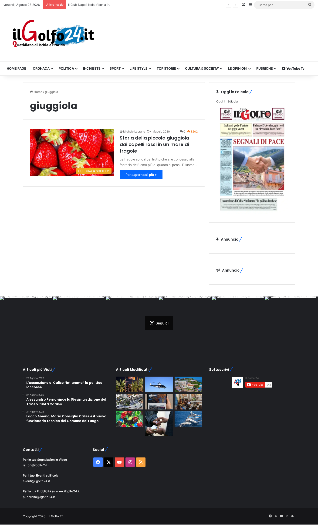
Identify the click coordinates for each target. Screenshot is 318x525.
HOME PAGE (16, 68)
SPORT (115, 68)
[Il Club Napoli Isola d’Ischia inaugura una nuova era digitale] (159, 401)
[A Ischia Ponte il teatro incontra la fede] (188, 401)
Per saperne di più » (141, 175)
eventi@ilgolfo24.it (36, 481)
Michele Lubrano (134, 131)
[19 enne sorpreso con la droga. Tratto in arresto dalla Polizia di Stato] (159, 423)
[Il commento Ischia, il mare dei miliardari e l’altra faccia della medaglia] (188, 419)
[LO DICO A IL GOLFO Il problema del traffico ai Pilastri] (129, 401)
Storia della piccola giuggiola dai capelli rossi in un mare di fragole (154, 144)
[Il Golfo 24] (52, 35)
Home (37, 92)
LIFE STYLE (139, 68)
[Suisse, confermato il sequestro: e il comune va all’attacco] (188, 384)
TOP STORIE (166, 68)
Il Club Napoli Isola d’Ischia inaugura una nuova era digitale (110, 5)
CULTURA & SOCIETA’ (202, 68)
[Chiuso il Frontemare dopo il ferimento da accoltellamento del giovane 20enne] (129, 384)
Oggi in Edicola (227, 101)
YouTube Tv (295, 68)
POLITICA (66, 68)
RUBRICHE (264, 68)
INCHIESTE (92, 68)
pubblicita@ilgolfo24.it (39, 497)
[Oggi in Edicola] (252, 213)
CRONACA (41, 68)
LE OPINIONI (237, 68)
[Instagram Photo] (26, 323)
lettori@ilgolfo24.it (36, 465)
